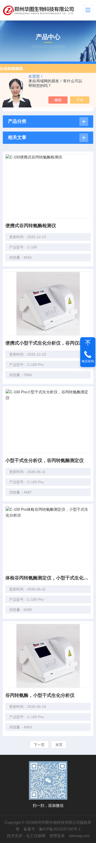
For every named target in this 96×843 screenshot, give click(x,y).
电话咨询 (88, 361)
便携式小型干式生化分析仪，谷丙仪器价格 (48, 343)
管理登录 (57, 836)
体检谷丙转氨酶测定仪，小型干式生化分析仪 (48, 577)
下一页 (39, 745)
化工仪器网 (35, 836)
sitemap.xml (79, 836)
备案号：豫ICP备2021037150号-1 (52, 829)
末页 (58, 745)
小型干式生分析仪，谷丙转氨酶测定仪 (44, 460)
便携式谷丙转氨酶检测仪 (30, 225)
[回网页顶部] (88, 343)
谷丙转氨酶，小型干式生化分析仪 (39, 695)
